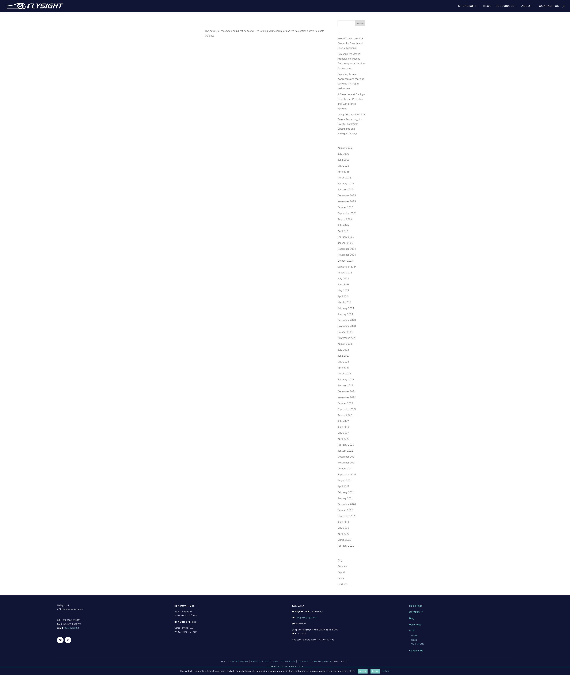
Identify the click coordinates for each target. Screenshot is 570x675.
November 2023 (347, 326)
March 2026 (344, 177)
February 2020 (346, 545)
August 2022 (345, 415)
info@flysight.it (71, 628)
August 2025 (345, 219)
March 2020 (344, 539)
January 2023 (345, 385)
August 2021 (344, 480)
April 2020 (343, 533)
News (341, 578)
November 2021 (346, 462)
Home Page (415, 605)
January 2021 (345, 498)
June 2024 (344, 284)
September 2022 (347, 409)
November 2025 (347, 201)
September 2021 (347, 474)
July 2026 (343, 153)
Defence (342, 566)
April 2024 (343, 296)
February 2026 (346, 183)
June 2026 (344, 159)
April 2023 (343, 367)
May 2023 (343, 361)
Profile (414, 635)
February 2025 (346, 236)
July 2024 (343, 278)
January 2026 (345, 189)
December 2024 (347, 248)
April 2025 (343, 231)
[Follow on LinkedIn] (68, 640)
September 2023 (347, 337)
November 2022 (347, 397)
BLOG (487, 6)
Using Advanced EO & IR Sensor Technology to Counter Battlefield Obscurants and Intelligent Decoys (351, 124)
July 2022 (343, 421)
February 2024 (346, 308)
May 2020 (343, 527)
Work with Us (417, 644)
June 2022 (344, 426)
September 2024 (347, 266)
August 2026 (345, 147)
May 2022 (343, 432)
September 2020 (347, 516)
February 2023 (346, 379)
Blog (340, 560)
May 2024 (343, 290)
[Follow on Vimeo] (60, 640)
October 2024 (345, 260)
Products (342, 584)
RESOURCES (504, 6)
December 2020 (347, 504)
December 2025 (347, 195)
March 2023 (344, 373)
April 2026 (343, 171)
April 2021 (343, 486)
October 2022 (345, 403)
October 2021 (345, 468)
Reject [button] (375, 671)
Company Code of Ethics (315, 661)
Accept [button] (362, 671)
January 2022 (345, 450)
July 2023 (343, 349)
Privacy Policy (261, 661)
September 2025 (347, 213)
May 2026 (343, 165)
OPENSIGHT (467, 6)
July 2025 (343, 225)
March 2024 (344, 302)
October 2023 (345, 331)
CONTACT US (549, 6)
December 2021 (346, 456)
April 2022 (343, 438)
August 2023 (345, 343)
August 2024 (345, 272)
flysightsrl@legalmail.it (307, 617)
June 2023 (344, 355)
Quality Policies (284, 661)
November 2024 (347, 254)
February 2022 (346, 444)
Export (341, 572)
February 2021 (345, 492)
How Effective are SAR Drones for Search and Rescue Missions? (350, 43)
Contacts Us (416, 650)
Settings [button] (386, 671)
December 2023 (347, 320)
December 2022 (347, 391)
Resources (415, 624)
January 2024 (345, 314)
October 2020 (345, 510)
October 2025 (345, 207)
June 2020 (344, 521)
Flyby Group (240, 661)
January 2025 (345, 242)
